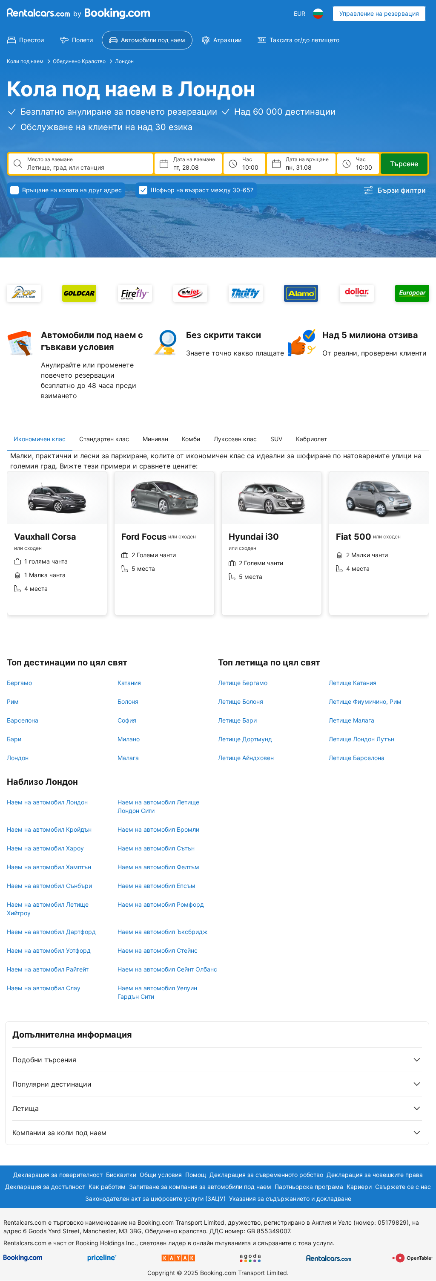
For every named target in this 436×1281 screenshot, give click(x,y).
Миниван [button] (155, 438)
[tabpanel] (218, 540)
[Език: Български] (318, 13)
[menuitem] (25, 40)
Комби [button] (191, 438)
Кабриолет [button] (311, 438)
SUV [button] (276, 438)
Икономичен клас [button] (40, 438)
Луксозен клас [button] (235, 438)
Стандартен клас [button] (104, 438)
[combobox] (86, 167)
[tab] (39, 439)
